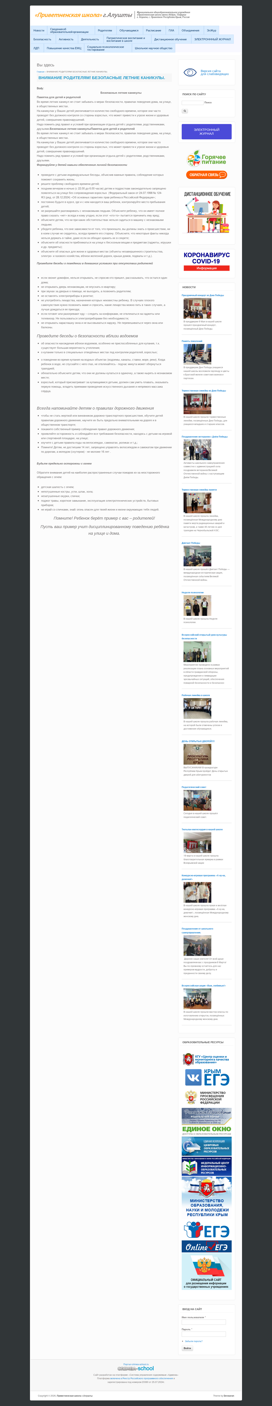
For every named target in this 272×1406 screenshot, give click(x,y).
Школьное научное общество (153, 48)
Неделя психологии (193, 592)
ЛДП (36, 48)
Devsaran (229, 1395)
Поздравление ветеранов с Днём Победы (205, 436)
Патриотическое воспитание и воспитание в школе (126, 39)
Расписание (153, 30)
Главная (40, 71)
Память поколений (192, 341)
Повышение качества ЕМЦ (64, 48)
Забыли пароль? (194, 1341)
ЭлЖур (211, 30)
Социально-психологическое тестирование (105, 48)
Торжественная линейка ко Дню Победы (204, 390)
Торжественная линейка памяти (199, 489)
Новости (38, 30)
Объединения (190, 30)
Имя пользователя (194, 1317)
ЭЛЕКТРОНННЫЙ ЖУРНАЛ (212, 39)
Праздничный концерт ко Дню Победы (203, 295)
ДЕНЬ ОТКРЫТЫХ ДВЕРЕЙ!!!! (198, 741)
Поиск (208, 102)
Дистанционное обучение (170, 39)
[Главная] (122, 17)
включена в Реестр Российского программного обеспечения (141, 1378)
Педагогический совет (194, 787)
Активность (66, 39)
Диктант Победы (191, 543)
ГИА (171, 30)
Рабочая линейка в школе (196, 695)
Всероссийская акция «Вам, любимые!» (204, 985)
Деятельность (90, 39)
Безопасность (42, 39)
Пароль (187, 1329)
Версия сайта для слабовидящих (215, 72)
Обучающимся (129, 30)
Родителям (105, 30)
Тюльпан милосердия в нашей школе (202, 829)
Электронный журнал (206, 131)
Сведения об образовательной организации (69, 30)
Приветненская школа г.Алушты (75, 1395)
